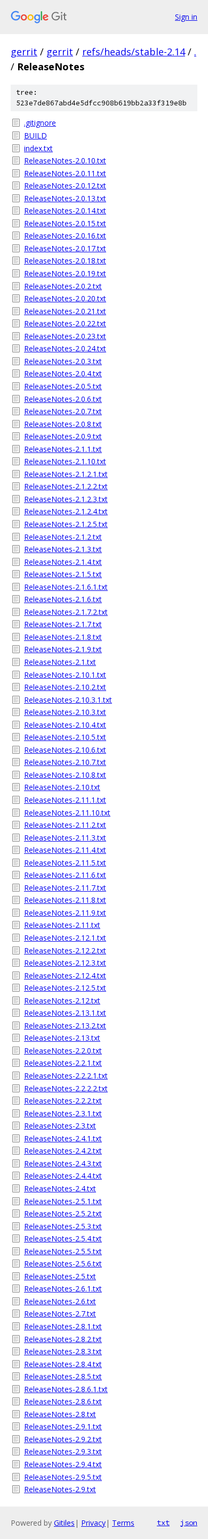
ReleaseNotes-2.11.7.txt (65, 888)
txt (163, 1522)
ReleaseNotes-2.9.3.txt (63, 1451)
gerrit (24, 51)
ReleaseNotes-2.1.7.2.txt (66, 612)
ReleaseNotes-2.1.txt (60, 662)
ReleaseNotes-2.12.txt (62, 1000)
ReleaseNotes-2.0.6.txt (63, 399)
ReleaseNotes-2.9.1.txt (63, 1426)
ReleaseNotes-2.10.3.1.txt (68, 700)
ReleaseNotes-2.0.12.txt (65, 185)
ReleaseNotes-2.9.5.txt (63, 1477)
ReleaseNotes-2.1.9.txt (63, 649)
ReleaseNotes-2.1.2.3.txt (66, 499)
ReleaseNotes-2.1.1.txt (63, 449)
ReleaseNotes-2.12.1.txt (65, 938)
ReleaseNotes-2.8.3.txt (63, 1351)
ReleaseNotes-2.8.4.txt (63, 1364)
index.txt (38, 148)
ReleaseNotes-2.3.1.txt (63, 1113)
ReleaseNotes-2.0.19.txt (65, 273)
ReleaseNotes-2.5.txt (60, 1276)
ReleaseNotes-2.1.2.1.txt (66, 474)
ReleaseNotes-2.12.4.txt (65, 975)
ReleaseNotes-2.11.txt (62, 925)
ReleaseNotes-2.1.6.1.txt (66, 587)
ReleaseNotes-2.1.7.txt (63, 624)
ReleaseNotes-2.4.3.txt (63, 1163)
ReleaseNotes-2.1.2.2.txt (66, 486)
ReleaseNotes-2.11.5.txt (65, 863)
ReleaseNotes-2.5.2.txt (63, 1213)
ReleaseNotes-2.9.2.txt (63, 1439)
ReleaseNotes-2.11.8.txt (65, 900)
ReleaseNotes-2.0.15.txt (65, 223)
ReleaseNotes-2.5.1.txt (63, 1201)
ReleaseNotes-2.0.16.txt (65, 236)
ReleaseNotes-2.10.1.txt (65, 675)
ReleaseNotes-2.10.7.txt (65, 762)
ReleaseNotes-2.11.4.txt (65, 850)
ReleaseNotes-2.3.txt (60, 1126)
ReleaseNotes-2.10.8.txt (65, 775)
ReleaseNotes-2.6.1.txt (63, 1288)
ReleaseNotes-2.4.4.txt (63, 1176)
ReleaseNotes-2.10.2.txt (65, 687)
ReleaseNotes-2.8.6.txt (63, 1401)
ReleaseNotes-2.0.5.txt (63, 386)
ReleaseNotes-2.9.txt (60, 1489)
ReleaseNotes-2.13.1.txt (65, 1013)
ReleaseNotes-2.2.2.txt (63, 1101)
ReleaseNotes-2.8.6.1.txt (66, 1389)
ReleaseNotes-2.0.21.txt (65, 311)
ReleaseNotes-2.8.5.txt (63, 1376)
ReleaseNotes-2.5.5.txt (63, 1251)
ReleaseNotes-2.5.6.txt (63, 1263)
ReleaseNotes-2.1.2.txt (63, 537)
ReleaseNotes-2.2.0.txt (63, 1051)
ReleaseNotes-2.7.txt (60, 1313)
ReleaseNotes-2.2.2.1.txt (66, 1076)
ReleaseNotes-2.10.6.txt (65, 750)
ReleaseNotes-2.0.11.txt (65, 173)
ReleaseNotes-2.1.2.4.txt (66, 511)
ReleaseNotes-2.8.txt (60, 1414)
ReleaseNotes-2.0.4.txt (63, 373)
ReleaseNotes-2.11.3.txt (65, 838)
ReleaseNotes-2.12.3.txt (65, 963)
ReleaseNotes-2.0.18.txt (65, 261)
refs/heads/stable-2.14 (133, 51)
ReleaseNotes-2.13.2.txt (65, 1025)
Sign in (186, 17)
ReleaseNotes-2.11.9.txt (65, 913)
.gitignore (40, 123)
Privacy (93, 1523)
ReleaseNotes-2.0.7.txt (63, 411)
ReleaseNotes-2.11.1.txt (65, 800)
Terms (123, 1523)
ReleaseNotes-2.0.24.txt (65, 348)
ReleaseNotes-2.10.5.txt (65, 737)
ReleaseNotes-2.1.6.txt (63, 599)
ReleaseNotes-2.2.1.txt (63, 1063)
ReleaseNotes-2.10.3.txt (65, 712)
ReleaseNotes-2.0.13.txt (65, 198)
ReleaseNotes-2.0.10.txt (65, 160)
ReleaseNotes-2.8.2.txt (63, 1339)
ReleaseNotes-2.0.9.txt (63, 436)
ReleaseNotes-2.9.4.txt (63, 1464)
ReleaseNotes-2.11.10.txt (67, 813)
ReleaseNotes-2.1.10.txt (65, 461)
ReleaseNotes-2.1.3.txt (63, 549)
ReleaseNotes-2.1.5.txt (63, 574)
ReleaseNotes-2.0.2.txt (63, 286)
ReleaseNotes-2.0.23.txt (65, 336)
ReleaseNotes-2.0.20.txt (65, 298)
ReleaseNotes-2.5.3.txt (63, 1226)
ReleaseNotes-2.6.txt (60, 1301)
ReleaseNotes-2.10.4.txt (65, 725)
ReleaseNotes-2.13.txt (62, 1038)
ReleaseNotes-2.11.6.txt (65, 875)
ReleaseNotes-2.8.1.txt (63, 1326)
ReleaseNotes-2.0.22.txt (65, 323)
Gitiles (64, 1523)
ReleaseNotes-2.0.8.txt (63, 424)
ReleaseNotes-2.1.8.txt (63, 637)
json (188, 1522)
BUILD (35, 135)
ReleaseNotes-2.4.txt (60, 1188)
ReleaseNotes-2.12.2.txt (65, 950)
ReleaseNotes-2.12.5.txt (65, 988)
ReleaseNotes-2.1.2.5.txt (66, 524)
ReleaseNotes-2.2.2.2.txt (66, 1088)
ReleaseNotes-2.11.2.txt (65, 825)
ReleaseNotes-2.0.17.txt (65, 248)
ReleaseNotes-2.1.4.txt (63, 562)
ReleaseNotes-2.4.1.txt (63, 1138)
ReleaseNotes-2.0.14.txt (65, 210)
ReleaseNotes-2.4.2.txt (63, 1151)
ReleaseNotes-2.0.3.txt (63, 361)
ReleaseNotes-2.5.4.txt (63, 1238)
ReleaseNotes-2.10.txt (62, 787)
